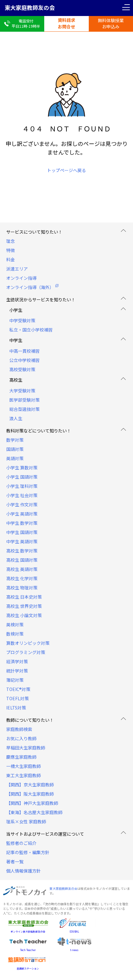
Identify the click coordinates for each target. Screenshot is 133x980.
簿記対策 (15, 680)
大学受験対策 (22, 391)
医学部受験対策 (24, 400)
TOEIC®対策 (18, 689)
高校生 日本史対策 (24, 597)
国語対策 (15, 449)
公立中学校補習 (24, 360)
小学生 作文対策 (21, 504)
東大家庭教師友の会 (30, 7)
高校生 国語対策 (21, 560)
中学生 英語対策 (21, 541)
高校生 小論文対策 (24, 615)
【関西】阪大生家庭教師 (30, 794)
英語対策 (15, 458)
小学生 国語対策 (21, 477)
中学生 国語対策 (21, 532)
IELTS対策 (16, 708)
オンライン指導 (21, 278)
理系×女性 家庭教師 (26, 821)
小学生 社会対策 (21, 495)
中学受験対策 (22, 320)
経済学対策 (17, 661)
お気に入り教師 (21, 738)
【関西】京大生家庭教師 (30, 784)
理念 (10, 241)
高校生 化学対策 (21, 578)
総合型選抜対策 (24, 409)
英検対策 (15, 624)
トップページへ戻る (66, 170)
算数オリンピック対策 (27, 643)
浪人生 (15, 418)
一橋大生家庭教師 (23, 766)
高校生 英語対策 (21, 569)
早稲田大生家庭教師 (25, 748)
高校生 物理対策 (21, 587)
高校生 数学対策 (21, 551)
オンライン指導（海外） (30, 287)
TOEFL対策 (17, 698)
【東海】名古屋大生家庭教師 (34, 812)
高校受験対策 (22, 369)
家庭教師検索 (19, 729)
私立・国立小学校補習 (31, 330)
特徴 (10, 250)
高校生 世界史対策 (24, 606)
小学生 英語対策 (21, 514)
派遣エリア (17, 269)
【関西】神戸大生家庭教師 (32, 803)
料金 (10, 259)
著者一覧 (15, 861)
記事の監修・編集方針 (27, 852)
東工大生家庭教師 (23, 775)
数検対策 (15, 634)
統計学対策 (17, 671)
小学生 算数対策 (21, 467)
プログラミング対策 (25, 652)
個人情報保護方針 (23, 871)
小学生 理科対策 (21, 486)
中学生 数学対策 (21, 523)
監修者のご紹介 (21, 843)
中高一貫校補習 (24, 351)
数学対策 (15, 440)
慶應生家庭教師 (21, 757)
